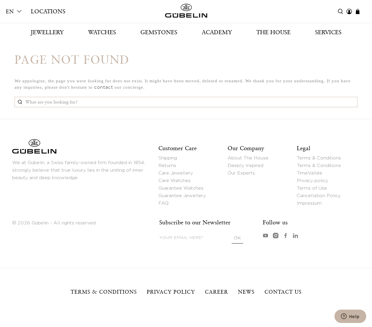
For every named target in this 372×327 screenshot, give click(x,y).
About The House (248, 158)
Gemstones (158, 32)
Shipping (167, 158)
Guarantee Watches (180, 188)
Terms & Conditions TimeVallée (319, 169)
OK (237, 238)
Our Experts (241, 173)
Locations (48, 11)
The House (273, 32)
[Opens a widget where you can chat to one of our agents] (350, 317)
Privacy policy (312, 180)
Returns (167, 165)
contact (103, 87)
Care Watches (174, 180)
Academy (217, 32)
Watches (102, 32)
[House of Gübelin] (186, 12)
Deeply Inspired (245, 165)
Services (328, 32)
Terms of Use (312, 188)
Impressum (309, 203)
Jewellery (47, 32)
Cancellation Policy (319, 195)
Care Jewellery (175, 173)
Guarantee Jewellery (182, 195)
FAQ (163, 203)
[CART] (360, 11)
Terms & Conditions (319, 158)
